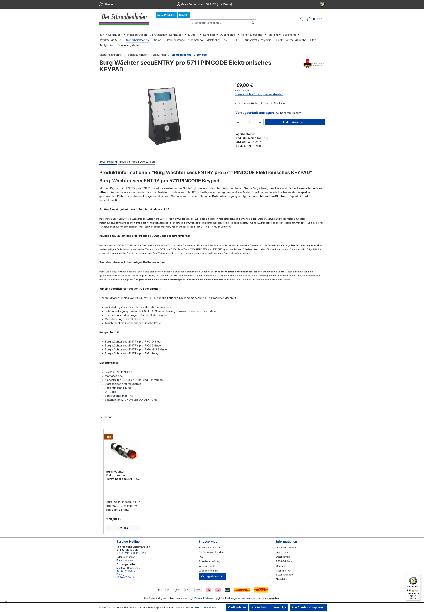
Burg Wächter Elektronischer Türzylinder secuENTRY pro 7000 (121, 475)
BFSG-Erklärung (284, 561)
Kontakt (183, 15)
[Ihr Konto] (301, 19)
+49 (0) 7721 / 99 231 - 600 (131, 553)
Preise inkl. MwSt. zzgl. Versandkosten (259, 94)
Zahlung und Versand (210, 547)
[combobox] (219, 22)
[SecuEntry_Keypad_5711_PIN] (164, 117)
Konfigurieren (237, 607)
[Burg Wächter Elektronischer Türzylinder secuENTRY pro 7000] (123, 450)
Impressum (282, 552)
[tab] (108, 162)
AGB (201, 556)
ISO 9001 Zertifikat (286, 547)
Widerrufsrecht (207, 566)
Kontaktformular (124, 560)
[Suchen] (252, 22)
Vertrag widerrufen (212, 576)
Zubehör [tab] (106, 417)
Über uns (110, 4)
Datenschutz (283, 556)
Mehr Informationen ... (207, 607)
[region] (163, 117)
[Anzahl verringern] (238, 122)
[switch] (413, 597)
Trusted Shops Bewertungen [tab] (136, 161)
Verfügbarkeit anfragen (255, 113)
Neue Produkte (166, 15)
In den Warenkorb (294, 122)
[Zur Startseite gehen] (124, 19)
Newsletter (282, 579)
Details (123, 528)
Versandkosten (202, 598)
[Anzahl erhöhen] (260, 122)
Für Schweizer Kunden (211, 552)
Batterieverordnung (209, 561)
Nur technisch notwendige (269, 607)
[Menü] (419, 577)
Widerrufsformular (208, 570)
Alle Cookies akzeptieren (308, 607)
